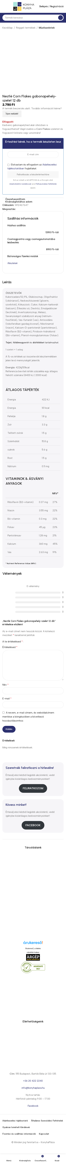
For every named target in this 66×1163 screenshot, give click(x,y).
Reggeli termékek (25, 27)
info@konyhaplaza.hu (33, 1087)
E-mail (7, 698)
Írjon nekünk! (12, 113)
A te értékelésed (12, 641)
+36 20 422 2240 (33, 1080)
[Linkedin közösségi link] (28, 209)
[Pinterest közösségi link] (25, 209)
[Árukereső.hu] (33, 943)
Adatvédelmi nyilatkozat (20, 184)
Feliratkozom (33, 788)
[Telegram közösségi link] (32, 209)
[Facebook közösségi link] (17, 209)
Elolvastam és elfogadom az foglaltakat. (32, 166)
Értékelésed (9, 647)
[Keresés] (60, 17)
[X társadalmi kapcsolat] (21, 209)
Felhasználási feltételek (46, 184)
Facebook (33, 825)
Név (5, 684)
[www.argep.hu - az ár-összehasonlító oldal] (33, 957)
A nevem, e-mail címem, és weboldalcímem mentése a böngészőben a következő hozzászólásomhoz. (28, 716)
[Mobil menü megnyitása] (4, 6)
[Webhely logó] (23, 6)
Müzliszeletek (47, 27)
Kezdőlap (7, 27)
